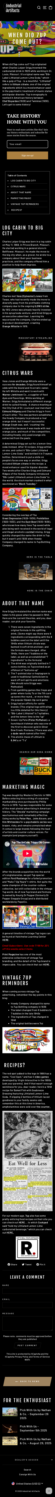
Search (27, 1469)
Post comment (28, 1345)
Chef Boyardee (10, 101)
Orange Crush (9, 424)
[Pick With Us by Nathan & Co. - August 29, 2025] (9, 1441)
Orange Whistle (11, 326)
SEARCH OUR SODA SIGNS (36, 752)
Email (6, 1299)
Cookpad (43, 1222)
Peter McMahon (37, 719)
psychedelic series (36, 821)
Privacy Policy (22, 1357)
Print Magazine (10, 954)
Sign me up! (28, 155)
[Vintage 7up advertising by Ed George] (27, 1052)
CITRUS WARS (18, 186)
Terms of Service (41, 1357)
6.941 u (15, 740)
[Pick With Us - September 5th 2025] (9, 1428)
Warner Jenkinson (12, 394)
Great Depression (12, 518)
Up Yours (21, 881)
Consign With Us (27, 1474)
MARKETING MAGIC (21, 198)
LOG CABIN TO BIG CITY (23, 180)
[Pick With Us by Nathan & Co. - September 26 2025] (9, 1412)
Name (5, 1285)
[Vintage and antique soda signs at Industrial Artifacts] (36, 773)
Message (8, 1313)
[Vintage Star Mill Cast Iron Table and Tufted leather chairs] (36, 578)
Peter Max (25, 818)
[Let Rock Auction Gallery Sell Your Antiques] (27, 1258)
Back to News (29, 1381)
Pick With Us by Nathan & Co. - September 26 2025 (35, 1414)
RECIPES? (16, 209)
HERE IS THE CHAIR (40, 590)
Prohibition (43, 518)
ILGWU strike (42, 306)
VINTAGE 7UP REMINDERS (25, 204)
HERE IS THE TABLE (40, 557)
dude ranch (19, 733)
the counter (43, 1106)
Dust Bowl (31, 521)
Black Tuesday (27, 483)
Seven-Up (29, 699)
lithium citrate (21, 84)
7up (15, 64)
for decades (19, 384)
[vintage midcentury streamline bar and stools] (36, 359)
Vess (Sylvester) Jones (29, 296)
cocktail (30, 531)
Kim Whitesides (11, 821)
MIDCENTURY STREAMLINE (36, 338)
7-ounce (47, 453)
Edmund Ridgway (12, 411)
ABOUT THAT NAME (21, 192)
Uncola (21, 811)
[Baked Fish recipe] (27, 1210)
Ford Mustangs (19, 878)
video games (42, 1076)
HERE (5, 939)
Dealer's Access (27, 1460)
